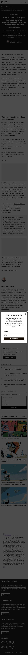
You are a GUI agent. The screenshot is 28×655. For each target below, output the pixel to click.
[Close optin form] (25, 314)
